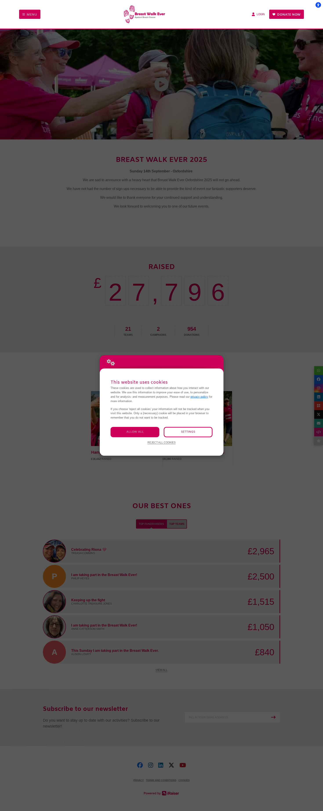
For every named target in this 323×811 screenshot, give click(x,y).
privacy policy (199, 396)
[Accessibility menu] (318, 4)
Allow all (135, 432)
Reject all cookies (161, 442)
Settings (188, 432)
